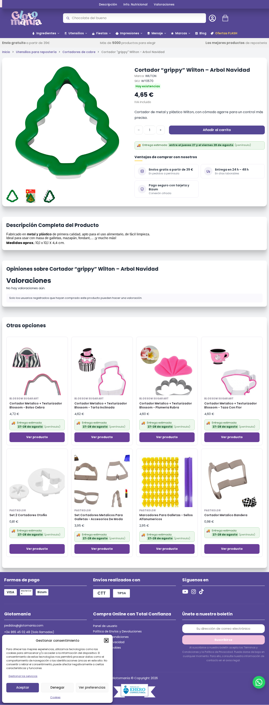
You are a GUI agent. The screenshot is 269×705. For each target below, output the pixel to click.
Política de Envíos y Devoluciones (117, 631)
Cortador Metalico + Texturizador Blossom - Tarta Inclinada (100, 405)
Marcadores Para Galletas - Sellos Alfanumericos (166, 517)
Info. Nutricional (135, 4)
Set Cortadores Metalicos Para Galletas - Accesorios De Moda (98, 517)
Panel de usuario (105, 626)
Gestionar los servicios (22, 676)
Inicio (6, 52)
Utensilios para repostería (36, 52)
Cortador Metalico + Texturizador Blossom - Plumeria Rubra (165, 405)
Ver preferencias (92, 687)
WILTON (150, 76)
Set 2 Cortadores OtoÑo (28, 515)
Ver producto (37, 437)
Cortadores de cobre (78, 52)
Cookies (55, 697)
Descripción (108, 4)
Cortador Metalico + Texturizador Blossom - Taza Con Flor (230, 405)
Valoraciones (164, 4)
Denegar (57, 687)
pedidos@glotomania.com (23, 625)
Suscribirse (223, 640)
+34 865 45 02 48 (17, 632)
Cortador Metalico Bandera (225, 515)
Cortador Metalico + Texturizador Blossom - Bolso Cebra (35, 405)
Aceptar (22, 687)
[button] (106, 640)
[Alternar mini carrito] (225, 18)
